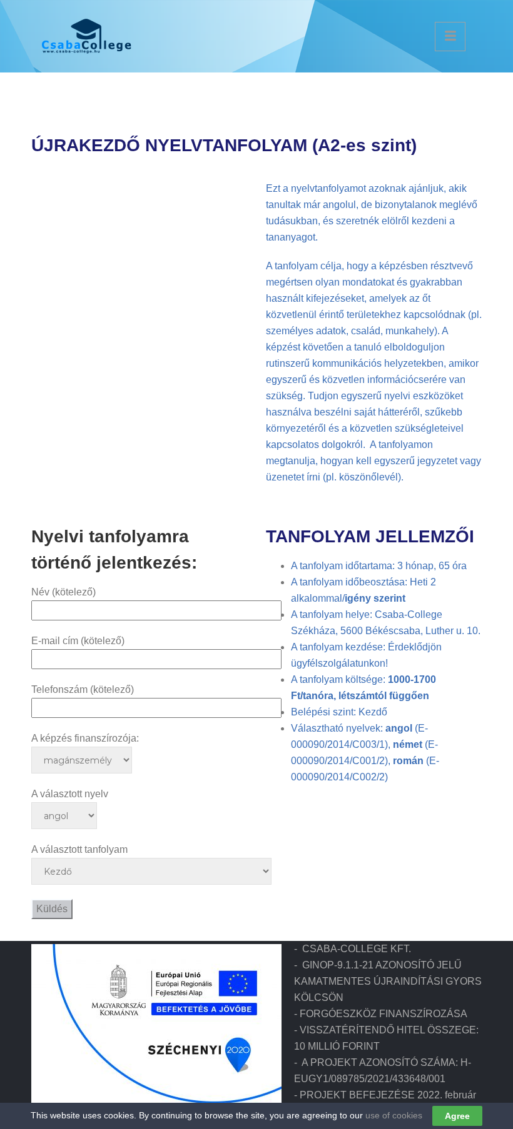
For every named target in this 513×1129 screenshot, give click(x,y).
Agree (457, 1116)
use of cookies (393, 1115)
